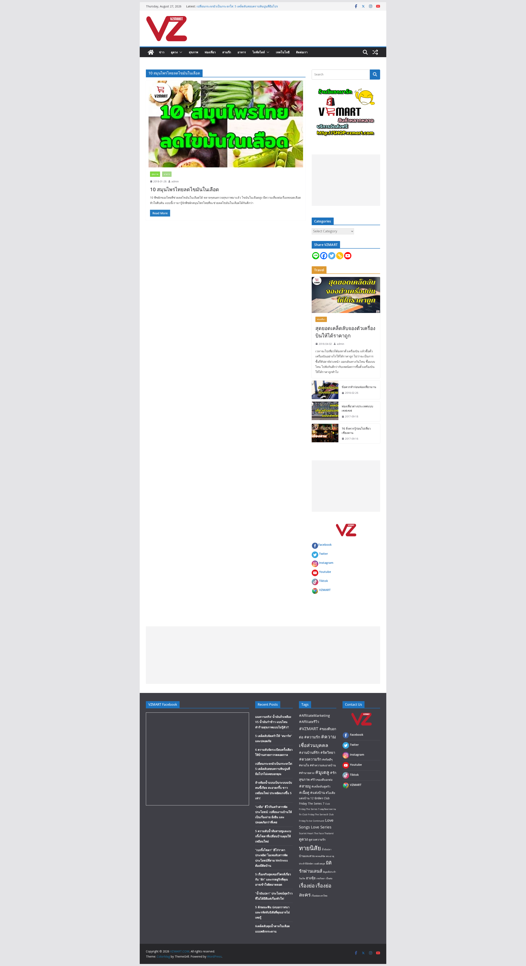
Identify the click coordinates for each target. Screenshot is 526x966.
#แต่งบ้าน (317, 792)
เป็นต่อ (329, 878)
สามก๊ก (226, 52)
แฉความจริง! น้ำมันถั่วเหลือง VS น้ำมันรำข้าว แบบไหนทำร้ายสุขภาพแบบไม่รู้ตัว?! (273, 722)
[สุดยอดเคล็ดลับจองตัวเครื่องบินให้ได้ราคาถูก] (346, 295)
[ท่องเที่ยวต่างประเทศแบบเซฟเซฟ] (325, 411)
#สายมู (305, 786)
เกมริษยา (320, 878)
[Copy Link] (339, 255)
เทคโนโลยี (283, 52)
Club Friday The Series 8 (315, 814)
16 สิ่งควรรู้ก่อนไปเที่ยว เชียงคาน (356, 430)
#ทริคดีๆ (327, 759)
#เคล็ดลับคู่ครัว (320, 786)
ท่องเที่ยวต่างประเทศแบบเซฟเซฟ (357, 408)
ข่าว (161, 52)
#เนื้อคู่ (304, 792)
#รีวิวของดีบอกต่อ (321, 780)
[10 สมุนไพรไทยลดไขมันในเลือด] (226, 124)
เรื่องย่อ (307, 885)
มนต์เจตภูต (319, 863)
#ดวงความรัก (310, 759)
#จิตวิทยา (327, 752)
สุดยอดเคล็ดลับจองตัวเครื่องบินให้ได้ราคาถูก (345, 332)
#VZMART (308, 728)
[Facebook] (323, 255)
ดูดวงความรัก (317, 839)
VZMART (325, 590)
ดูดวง (174, 52)
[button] (180, 52)
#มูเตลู (322, 772)
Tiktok (323, 581)
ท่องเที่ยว (210, 52)
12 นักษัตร (316, 798)
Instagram (326, 563)
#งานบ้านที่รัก (309, 752)
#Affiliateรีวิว (309, 721)
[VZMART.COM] (151, 52)
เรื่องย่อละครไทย (319, 895)
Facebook (325, 545)
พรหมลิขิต (320, 856)
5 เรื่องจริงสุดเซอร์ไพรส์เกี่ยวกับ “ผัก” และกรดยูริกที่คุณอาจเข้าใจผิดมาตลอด (273, 879)
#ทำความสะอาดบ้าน (323, 765)
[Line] (315, 255)
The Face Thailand (323, 833)
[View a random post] (375, 52)
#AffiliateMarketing (314, 715)
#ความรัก (312, 736)
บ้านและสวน (307, 856)
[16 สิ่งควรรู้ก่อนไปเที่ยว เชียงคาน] (325, 434)
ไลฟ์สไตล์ (259, 52)
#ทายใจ (304, 765)
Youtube (325, 572)
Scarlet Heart (306, 833)
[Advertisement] (346, 180)
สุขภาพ (193, 52)
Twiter (323, 554)
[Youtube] (347, 255)
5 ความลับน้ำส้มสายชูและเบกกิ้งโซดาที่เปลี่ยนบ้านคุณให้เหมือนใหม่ (273, 836)
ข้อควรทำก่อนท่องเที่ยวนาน (359, 387)
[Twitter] (331, 255)
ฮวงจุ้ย (311, 878)
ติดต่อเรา (302, 52)
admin (175, 181)
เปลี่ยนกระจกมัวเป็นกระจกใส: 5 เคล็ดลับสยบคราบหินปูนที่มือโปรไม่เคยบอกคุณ (274, 769)
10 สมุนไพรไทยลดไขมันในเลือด (184, 189)
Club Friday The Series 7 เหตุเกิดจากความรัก (317, 809)
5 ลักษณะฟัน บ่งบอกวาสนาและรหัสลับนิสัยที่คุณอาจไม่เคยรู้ (272, 912)
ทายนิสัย (310, 848)
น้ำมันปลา (326, 849)
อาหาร (242, 52)
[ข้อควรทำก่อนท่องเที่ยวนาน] (325, 390)
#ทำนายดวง (306, 773)
